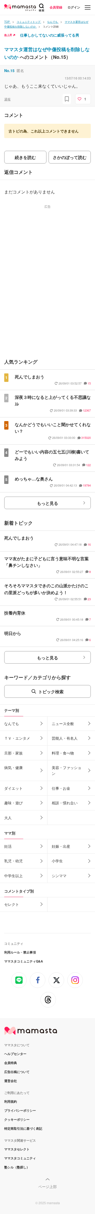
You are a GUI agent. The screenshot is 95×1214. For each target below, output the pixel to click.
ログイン (74, 7)
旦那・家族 (13, 753)
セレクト (11, 904)
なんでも (11, 723)
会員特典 (10, 1062)
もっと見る (47, 503)
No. (9, 70)
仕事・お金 (61, 788)
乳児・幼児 (13, 860)
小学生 (57, 860)
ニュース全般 (63, 723)
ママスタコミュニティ (20, 1158)
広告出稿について (17, 1071)
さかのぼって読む (70, 157)
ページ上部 (47, 1186)
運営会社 (10, 1080)
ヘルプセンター (15, 1053)
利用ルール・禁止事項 (20, 952)
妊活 (8, 846)
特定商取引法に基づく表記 (23, 1128)
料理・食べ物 (63, 753)
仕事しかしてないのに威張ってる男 (49, 35)
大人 (8, 817)
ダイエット (13, 788)
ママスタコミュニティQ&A (23, 961)
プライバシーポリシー (20, 1110)
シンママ (59, 875)
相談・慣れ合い (65, 802)
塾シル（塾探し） (17, 1167)
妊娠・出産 (61, 846)
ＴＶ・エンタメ (17, 738)
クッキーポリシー (17, 1119)
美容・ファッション (66, 770)
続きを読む (25, 157)
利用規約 (10, 1101)
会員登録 (56, 7)
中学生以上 (13, 875)
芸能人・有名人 (65, 738)
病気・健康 (13, 767)
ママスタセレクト (17, 1149)
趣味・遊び (13, 802)
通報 (7, 99)
